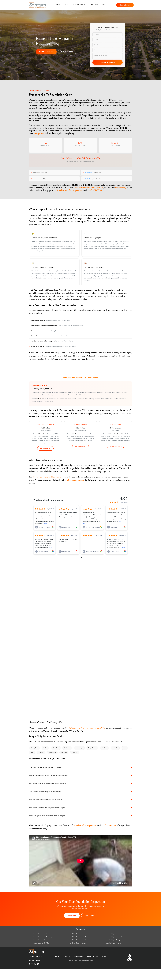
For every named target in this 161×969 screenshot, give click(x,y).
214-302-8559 (34, 960)
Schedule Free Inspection (46, 52)
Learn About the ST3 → (80, 446)
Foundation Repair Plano (41, 933)
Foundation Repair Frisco (76, 933)
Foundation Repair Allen (41, 940)
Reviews (66, 20)
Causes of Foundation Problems (80, 12)
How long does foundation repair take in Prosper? (80, 799)
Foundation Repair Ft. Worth (113, 936)
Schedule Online (71, 915)
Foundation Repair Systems (80, 9)
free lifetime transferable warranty (89, 187)
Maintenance (66, 14)
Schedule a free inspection (84, 825)
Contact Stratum (125, 5)
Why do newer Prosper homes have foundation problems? (80, 775)
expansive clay (94, 244)
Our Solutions (92, 956)
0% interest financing (76, 480)
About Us (67, 956)
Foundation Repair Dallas (41, 943)
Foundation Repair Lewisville (77, 936)
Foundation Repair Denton (112, 933)
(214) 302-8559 (94, 190)
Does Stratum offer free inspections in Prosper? (80, 791)
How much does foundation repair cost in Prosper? (80, 767)
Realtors (67, 17)
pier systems (39, 133)
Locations (94, 5)
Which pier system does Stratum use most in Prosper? (80, 816)
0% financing (120, 187)
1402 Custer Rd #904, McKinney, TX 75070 (85, 727)
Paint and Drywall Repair (80, 14)
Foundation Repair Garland (77, 940)
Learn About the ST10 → (115, 446)
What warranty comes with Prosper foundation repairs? (80, 808)
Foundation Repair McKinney (42, 936)
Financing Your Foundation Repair (66, 23)
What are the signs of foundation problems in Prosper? (80, 783)
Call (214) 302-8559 (67, 52)
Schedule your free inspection (69, 190)
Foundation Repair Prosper (112, 943)
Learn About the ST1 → (45, 448)
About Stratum (67, 9)
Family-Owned (88, 179)
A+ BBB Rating (88, 173)
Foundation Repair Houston (77, 943)
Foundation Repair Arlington (113, 940)
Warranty (66, 12)
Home (58, 5)
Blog (103, 5)
